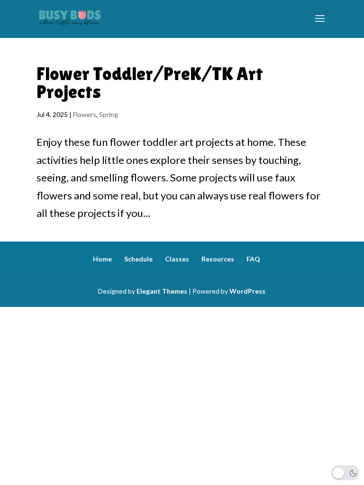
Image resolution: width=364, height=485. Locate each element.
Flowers (84, 114)
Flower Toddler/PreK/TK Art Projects (149, 82)
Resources (217, 259)
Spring (108, 114)
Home (102, 259)
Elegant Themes (161, 291)
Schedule (138, 259)
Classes (177, 259)
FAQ (253, 259)
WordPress (247, 291)
